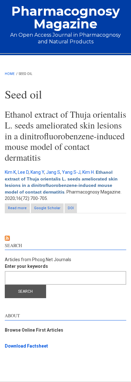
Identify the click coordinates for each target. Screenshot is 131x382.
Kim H (88, 172)
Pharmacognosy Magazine (65, 17)
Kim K (10, 172)
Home (10, 74)
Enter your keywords (26, 266)
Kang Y (37, 172)
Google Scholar (47, 208)
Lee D (23, 172)
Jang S (53, 172)
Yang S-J (71, 172)
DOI (71, 208)
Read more (19, 209)
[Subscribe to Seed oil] (65, 238)
